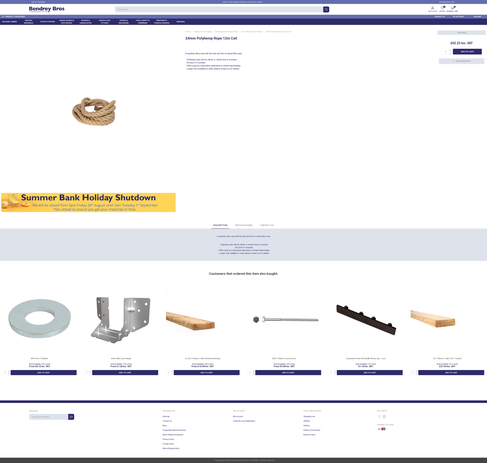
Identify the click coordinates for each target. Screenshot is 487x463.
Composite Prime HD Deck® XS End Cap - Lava (365, 358)
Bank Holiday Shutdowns (173, 435)
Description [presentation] (220, 225)
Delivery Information (311, 430)
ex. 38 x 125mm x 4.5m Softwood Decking (202, 358)
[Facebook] (379, 417)
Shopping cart (309, 416)
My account (432, 11)
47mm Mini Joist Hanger (121, 358)
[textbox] (219, 9)
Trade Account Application (244, 421)
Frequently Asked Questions (174, 430)
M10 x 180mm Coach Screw (284, 358)
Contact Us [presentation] (267, 225)
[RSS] (389, 416)
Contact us (167, 421)
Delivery (306, 425)
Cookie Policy (168, 444)
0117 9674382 (40, 2)
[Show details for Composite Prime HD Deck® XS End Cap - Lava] (366, 317)
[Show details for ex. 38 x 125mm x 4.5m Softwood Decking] (202, 317)
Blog (164, 425)
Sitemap (166, 416)
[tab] (220, 225)
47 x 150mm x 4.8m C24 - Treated (447, 358)
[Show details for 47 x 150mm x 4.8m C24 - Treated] (447, 317)
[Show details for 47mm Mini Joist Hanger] (121, 317)
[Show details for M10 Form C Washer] (39, 317)
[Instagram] (384, 417)
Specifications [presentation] (244, 225)
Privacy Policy (168, 439)
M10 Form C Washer (39, 358)
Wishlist (306, 421)
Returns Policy (309, 435)
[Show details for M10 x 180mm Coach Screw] (284, 317)
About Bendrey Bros (171, 448)
